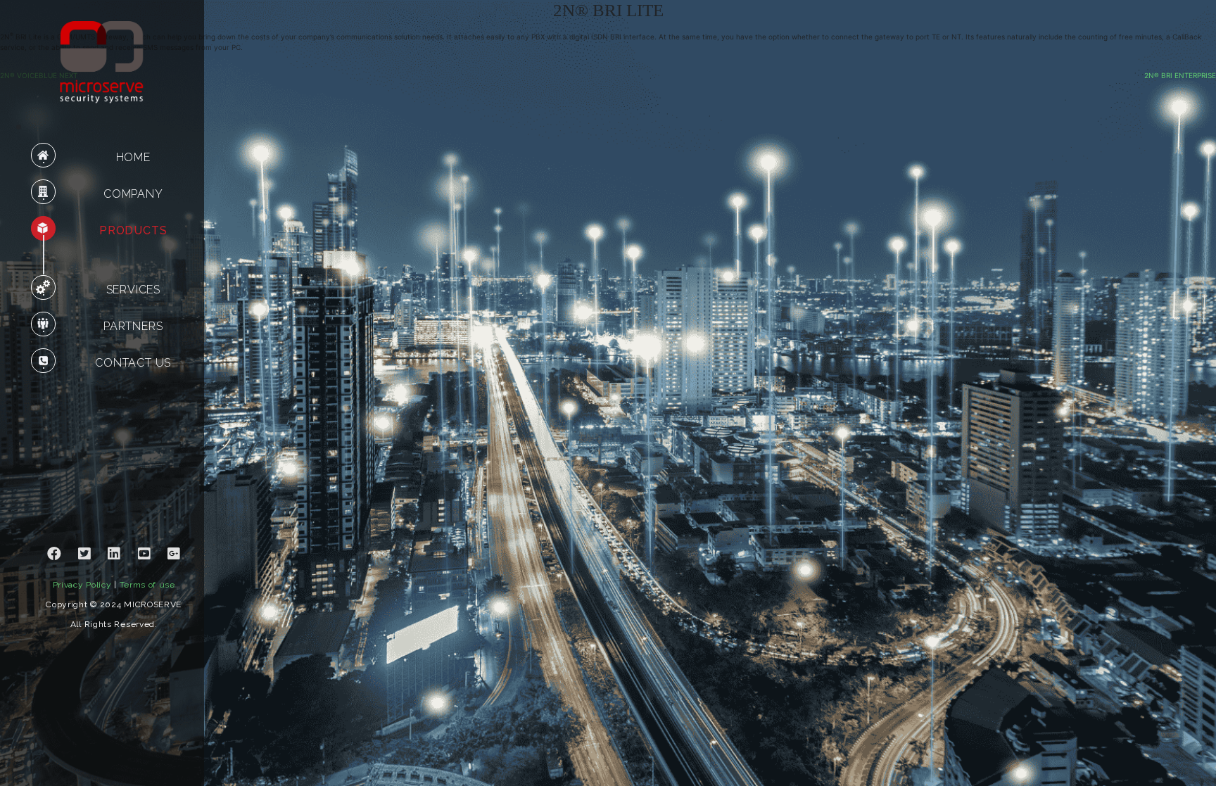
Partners (133, 326)
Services (133, 289)
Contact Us (133, 362)
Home (133, 157)
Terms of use (147, 585)
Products (133, 230)
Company (133, 194)
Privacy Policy (82, 585)
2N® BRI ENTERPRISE (1180, 75)
